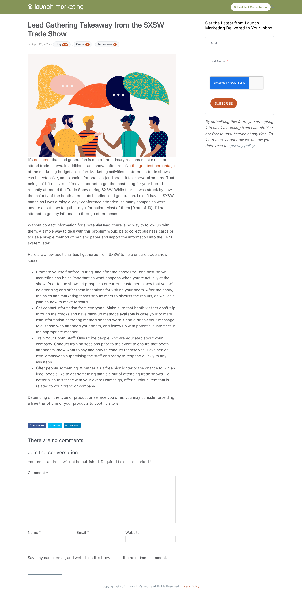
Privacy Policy (190, 586)
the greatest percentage (153, 166)
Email (83, 532)
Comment (38, 473)
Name (34, 532)
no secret (42, 160)
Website (132, 532)
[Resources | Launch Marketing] (55, 6)
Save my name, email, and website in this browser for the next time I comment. (97, 557)
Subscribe (224, 103)
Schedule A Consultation (250, 7)
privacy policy (242, 146)
